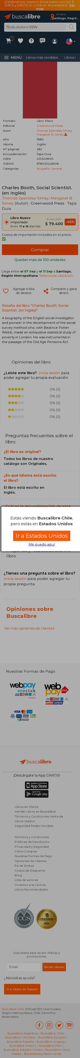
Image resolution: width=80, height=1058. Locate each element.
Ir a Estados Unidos (42, 535)
